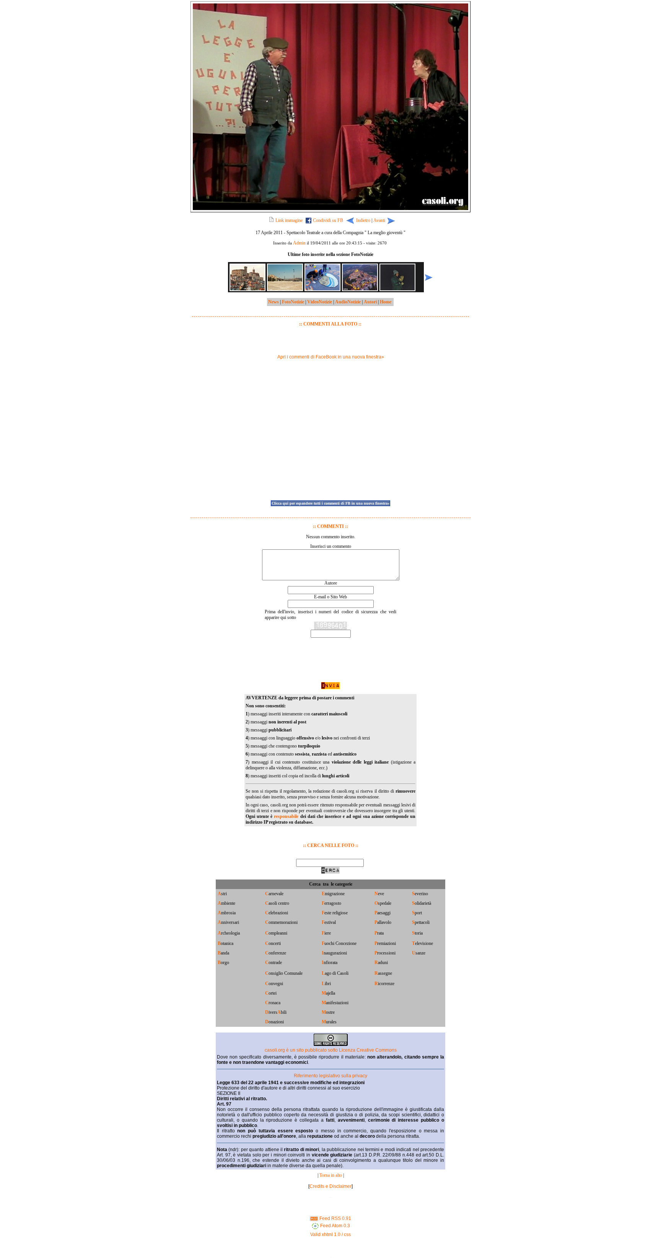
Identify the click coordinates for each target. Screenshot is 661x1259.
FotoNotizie (293, 302)
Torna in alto (330, 1175)
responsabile (286, 816)
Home (385, 302)
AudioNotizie (348, 302)
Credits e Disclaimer (330, 1186)
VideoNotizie (319, 302)
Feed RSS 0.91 (334, 1218)
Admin (299, 243)
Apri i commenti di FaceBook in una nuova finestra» (330, 357)
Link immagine (289, 220)
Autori (370, 302)
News (273, 302)
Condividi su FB (328, 220)
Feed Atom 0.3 (334, 1225)
